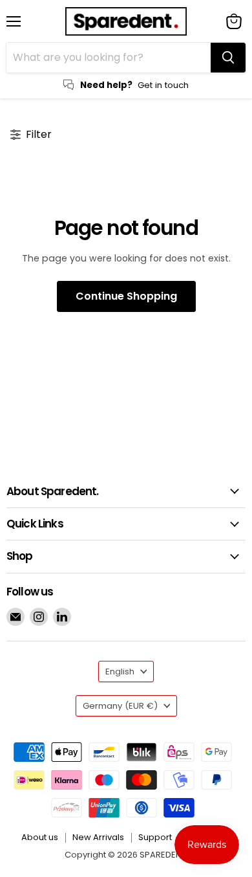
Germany (120, 706)
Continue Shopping (126, 296)
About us (39, 837)
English (119, 671)
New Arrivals (98, 837)
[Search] (228, 57)
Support (155, 837)
